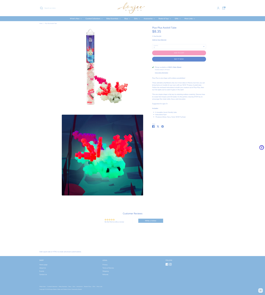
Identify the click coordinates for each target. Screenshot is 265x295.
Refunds (105, 274)
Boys (126, 19)
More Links (188, 19)
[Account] (218, 8)
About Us (42, 268)
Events (41, 271)
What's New (75, 19)
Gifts (177, 19)
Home (41, 23)
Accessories (148, 19)
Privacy (105, 265)
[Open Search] (41, 8)
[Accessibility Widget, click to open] (261, 147)
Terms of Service (108, 268)
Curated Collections (93, 19)
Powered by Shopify (77, 289)
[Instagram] (170, 264)
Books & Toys (164, 19)
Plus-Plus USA (157, 36)
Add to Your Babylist (159, 40)
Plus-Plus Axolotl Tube (51, 23)
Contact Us (43, 274)
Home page (43, 265)
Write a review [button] (150, 221)
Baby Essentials (112, 19)
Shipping (105, 271)
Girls (136, 19)
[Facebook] (167, 264)
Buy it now (179, 59)
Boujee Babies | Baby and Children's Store (60, 289)
